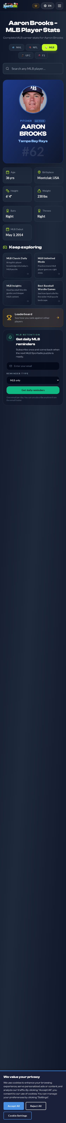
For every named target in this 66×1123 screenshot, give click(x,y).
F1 (43, 55)
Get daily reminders (33, 390)
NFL (35, 47)
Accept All (14, 1105)
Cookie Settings (17, 1115)
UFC (28, 55)
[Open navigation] (59, 5)
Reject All (36, 1105)
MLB (51, 47)
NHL (18, 47)
